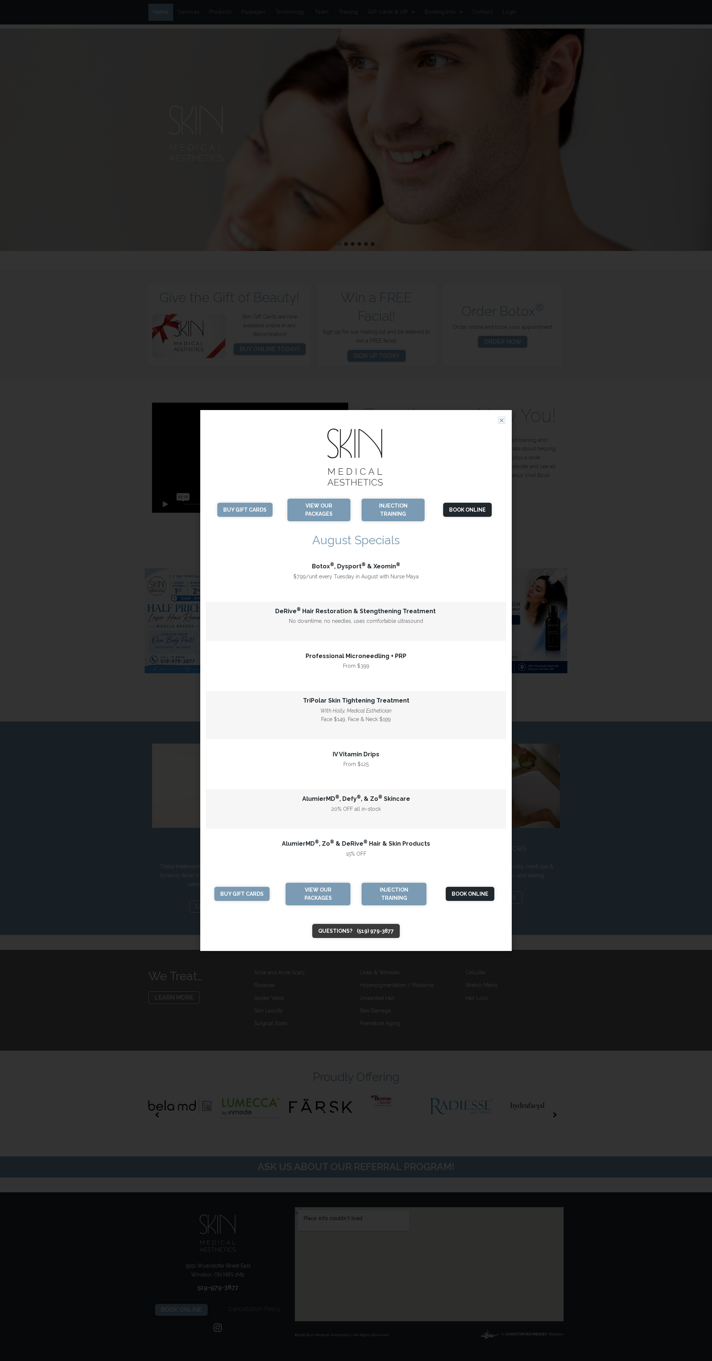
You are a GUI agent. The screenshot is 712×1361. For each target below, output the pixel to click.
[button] (501, 420)
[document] (356, 680)
